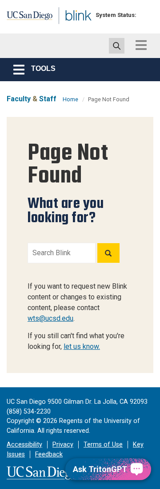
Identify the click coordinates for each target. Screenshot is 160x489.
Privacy (62, 444)
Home (70, 99)
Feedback (49, 454)
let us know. (82, 346)
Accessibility (24, 444)
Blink (71, 28)
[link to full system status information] (145, 15)
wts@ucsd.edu (50, 318)
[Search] (108, 253)
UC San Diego (26, 19)
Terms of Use (103, 444)
